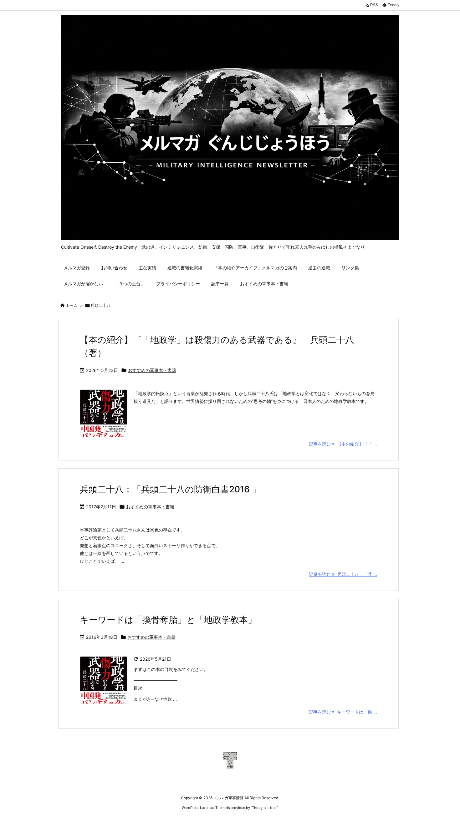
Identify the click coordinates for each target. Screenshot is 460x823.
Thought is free (264, 807)
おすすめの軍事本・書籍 (152, 370)
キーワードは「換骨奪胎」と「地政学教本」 (168, 619)
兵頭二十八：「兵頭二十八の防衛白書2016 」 (170, 489)
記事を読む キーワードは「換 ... (343, 711)
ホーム (71, 305)
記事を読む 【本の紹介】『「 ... (343, 443)
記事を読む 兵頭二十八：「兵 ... (343, 574)
